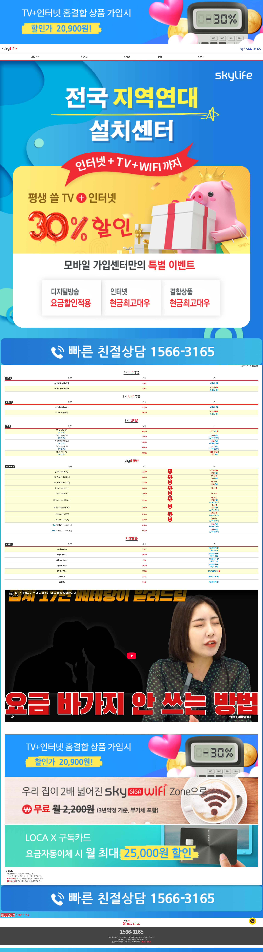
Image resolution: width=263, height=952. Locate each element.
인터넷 (127, 57)
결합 (160, 57)
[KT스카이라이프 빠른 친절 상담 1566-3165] (131, 364)
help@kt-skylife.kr (141, 939)
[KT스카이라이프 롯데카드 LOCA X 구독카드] (131, 866)
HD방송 (84, 57)
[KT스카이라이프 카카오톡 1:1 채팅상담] (252, 921)
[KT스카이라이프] (10, 52)
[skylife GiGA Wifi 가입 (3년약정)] (131, 824)
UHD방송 (35, 57)
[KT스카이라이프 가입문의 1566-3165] (250, 53)
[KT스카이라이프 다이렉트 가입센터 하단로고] (131, 925)
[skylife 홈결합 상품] (131, 43)
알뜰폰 (201, 57)
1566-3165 (131, 932)
